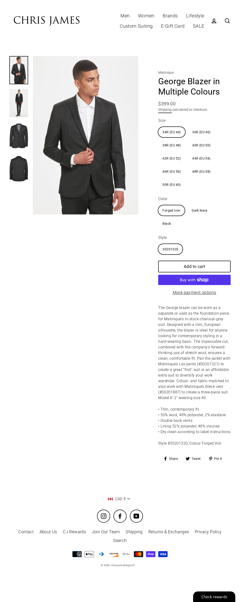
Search (120, 540)
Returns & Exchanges (168, 531)
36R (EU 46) (201, 132)
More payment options (194, 292)
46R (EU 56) (171, 171)
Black (166, 223)
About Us (48, 531)
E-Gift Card (172, 26)
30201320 (170, 249)
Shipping (165, 109)
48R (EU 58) (201, 171)
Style (162, 237)
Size (161, 120)
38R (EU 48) (171, 145)
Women (146, 16)
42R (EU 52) (171, 158)
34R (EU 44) (171, 132)
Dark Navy (200, 210)
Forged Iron (171, 210)
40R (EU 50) (201, 145)
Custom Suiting (136, 26)
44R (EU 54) (201, 158)
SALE (198, 26)
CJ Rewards (74, 531)
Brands (170, 16)
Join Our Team (106, 531)
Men (125, 16)
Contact (26, 531)
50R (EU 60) (171, 185)
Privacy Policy (208, 531)
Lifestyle (195, 16)
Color (162, 199)
